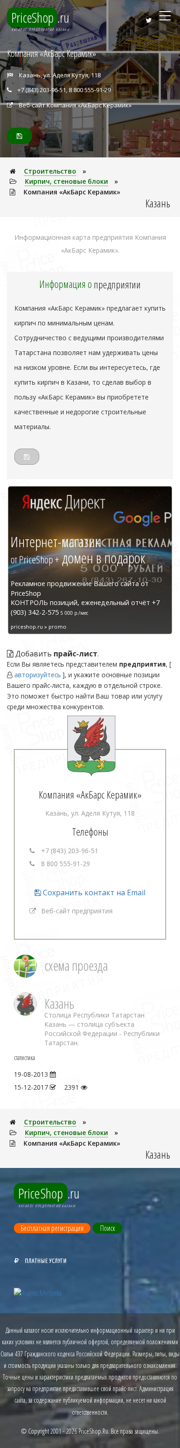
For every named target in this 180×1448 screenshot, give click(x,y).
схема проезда (76, 965)
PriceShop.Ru (93, 1431)
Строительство (50, 171)
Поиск (107, 1228)
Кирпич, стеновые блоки (66, 181)
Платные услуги (46, 1260)
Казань (59, 1003)
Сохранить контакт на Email (93, 892)
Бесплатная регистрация (52, 1228)
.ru (40, 17)
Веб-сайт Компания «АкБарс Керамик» (75, 105)
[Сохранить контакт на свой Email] (19, 136)
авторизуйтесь (37, 674)
